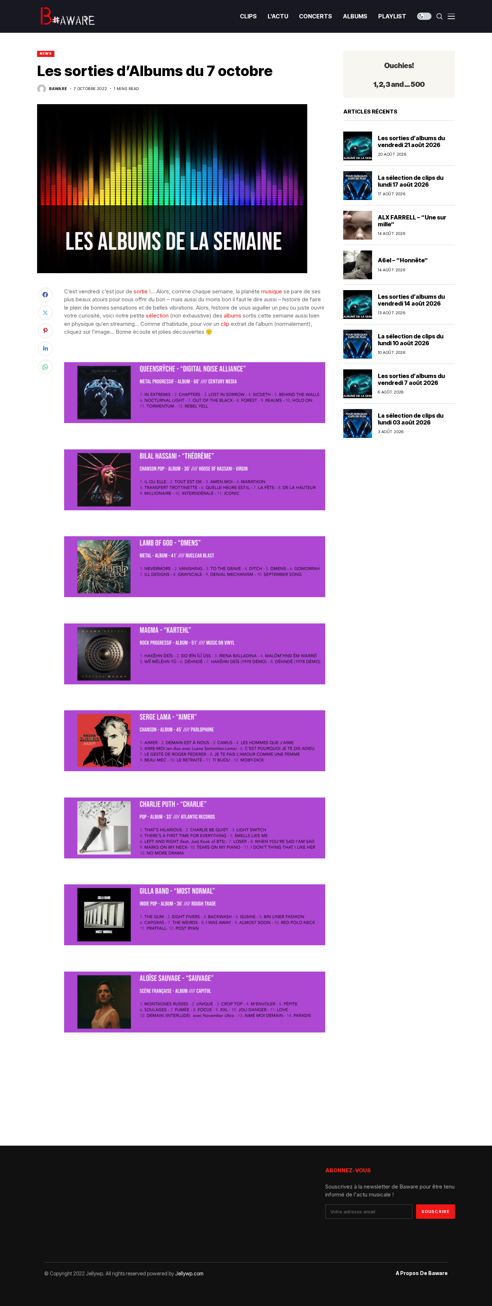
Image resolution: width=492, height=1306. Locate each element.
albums (232, 315)
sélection (157, 315)
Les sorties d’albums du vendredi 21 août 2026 (411, 141)
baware (58, 88)
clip (225, 323)
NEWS (46, 53)
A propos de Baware (422, 1273)
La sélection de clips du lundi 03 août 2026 (410, 419)
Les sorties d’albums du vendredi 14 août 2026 (411, 300)
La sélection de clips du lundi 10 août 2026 (410, 340)
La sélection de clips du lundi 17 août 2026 (410, 181)
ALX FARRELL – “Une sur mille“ (412, 221)
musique (271, 291)
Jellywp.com (189, 1273)
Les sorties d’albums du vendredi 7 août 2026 (411, 379)
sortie (141, 291)
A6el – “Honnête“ (403, 260)
